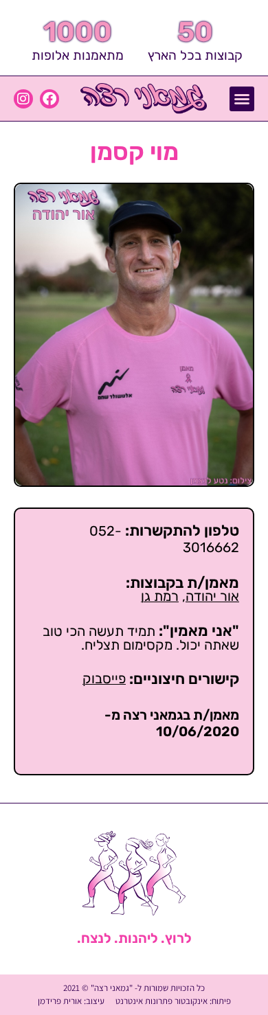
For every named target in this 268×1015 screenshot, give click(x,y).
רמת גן (160, 596)
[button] (242, 99)
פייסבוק (104, 678)
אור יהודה (212, 596)
